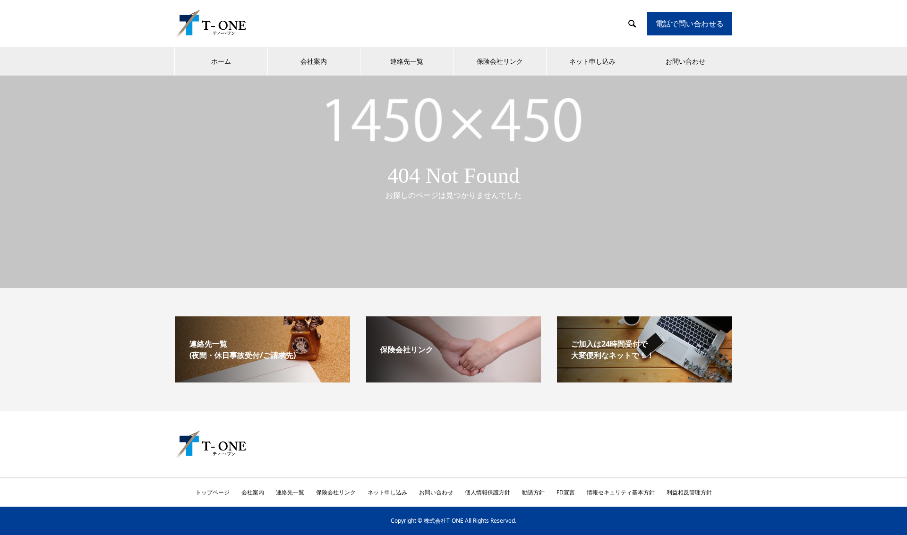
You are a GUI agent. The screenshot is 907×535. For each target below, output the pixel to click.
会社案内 (313, 61)
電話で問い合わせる (690, 23)
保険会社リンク (500, 61)
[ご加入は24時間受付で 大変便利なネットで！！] (644, 379)
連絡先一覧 (406, 61)
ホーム (221, 61)
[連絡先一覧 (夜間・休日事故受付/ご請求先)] (262, 379)
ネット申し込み (592, 61)
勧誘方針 (533, 492)
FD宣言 (565, 492)
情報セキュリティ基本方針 (621, 492)
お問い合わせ (685, 61)
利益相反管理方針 (689, 492)
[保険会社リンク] (453, 379)
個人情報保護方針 (487, 492)
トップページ (213, 492)
